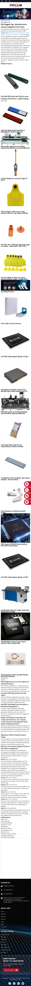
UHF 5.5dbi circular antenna (11, 323)
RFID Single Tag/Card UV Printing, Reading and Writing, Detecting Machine (15, 147)
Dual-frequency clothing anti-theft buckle (13, 512)
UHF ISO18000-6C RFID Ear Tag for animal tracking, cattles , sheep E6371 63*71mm (14, 279)
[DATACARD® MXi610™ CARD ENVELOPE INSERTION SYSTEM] (15, 594)
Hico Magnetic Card (6, 830)
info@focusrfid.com (8, 886)
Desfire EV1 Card (5, 825)
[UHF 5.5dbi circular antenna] (15, 307)
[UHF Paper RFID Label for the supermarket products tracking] (15, 428)
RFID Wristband (5, 947)
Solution (3, 919)
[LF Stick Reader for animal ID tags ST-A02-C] (15, 162)
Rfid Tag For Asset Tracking (8, 834)
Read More (4, 101)
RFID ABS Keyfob (5, 950)
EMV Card (3, 937)
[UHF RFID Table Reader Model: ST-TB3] (15, 561)
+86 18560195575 (7, 889)
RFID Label (4, 944)
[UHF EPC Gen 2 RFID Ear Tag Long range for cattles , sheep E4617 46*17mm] (15, 228)
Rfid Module (4, 826)
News (2, 924)
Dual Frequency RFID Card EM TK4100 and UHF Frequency (14, 675)
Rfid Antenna (22, 33)
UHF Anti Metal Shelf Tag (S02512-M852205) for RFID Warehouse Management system (13, 131)
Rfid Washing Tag (13, 33)
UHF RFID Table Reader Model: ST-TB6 (14, 357)
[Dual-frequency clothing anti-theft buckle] (15, 495)
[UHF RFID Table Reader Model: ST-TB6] (15, 340)
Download (4, 927)
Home (2, 911)
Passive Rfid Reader (6, 823)
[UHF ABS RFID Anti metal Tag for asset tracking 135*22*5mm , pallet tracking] (15, 79)
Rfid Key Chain (5, 832)
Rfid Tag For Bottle (6, 828)
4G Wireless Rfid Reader (8, 837)
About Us (3, 914)
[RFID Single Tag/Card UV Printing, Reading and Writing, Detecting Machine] (15, 138)
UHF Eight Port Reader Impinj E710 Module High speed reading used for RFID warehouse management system (14, 391)
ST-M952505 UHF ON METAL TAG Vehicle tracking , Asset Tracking (15, 479)
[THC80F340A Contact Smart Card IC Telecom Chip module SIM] (15, 626)
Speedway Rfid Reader (7, 835)
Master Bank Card (16, 34)
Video (2, 921)
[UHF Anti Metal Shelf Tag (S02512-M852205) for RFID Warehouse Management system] (15, 115)
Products (3, 916)
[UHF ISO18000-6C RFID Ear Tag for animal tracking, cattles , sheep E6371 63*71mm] (15, 261)
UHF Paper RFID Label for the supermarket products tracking (12, 445)
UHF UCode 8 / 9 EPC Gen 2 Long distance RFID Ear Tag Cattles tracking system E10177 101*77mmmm (14, 213)
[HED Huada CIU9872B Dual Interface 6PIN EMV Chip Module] (15, 528)
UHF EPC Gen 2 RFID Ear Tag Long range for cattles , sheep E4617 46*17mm (15, 245)
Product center (5, 934)
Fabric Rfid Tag (5, 821)
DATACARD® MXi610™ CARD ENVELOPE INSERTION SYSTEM (15, 611)
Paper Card (4, 819)
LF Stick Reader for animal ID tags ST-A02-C (14, 179)
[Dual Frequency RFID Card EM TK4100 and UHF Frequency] (15, 658)
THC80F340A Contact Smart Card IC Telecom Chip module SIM (13, 642)
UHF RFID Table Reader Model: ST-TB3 (14, 577)
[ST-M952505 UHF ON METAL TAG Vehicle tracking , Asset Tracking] (15, 461)
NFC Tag (3, 942)
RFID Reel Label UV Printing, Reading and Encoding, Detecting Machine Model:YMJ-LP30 (14, 413)
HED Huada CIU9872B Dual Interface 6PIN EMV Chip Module (14, 545)
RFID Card (3, 939)
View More (4, 952)
